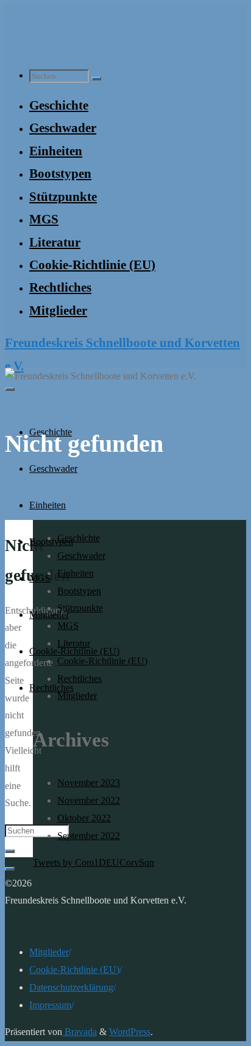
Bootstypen (79, 591)
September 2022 (88, 835)
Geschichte (78, 538)
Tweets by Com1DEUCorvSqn (93, 862)
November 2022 (88, 800)
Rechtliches (79, 678)
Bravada (79, 1032)
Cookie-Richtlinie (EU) (74, 969)
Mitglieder (77, 695)
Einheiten (75, 573)
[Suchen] (96, 78)
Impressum (50, 1005)
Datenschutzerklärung (71, 987)
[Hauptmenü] (10, 389)
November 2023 (88, 782)
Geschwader (81, 555)
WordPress (129, 1032)
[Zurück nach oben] (10, 869)
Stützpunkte (80, 608)
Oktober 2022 (84, 818)
